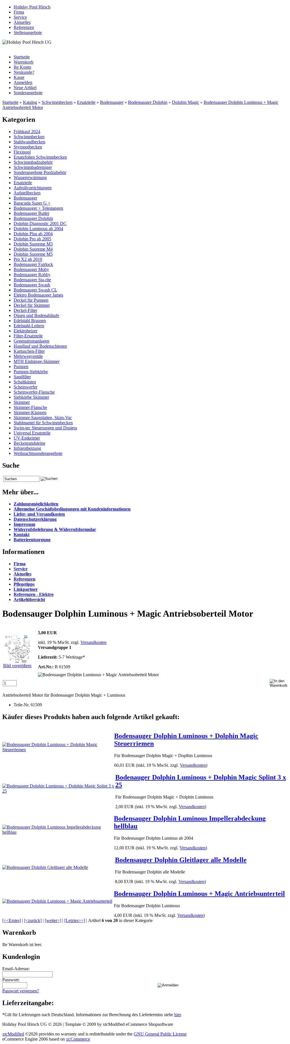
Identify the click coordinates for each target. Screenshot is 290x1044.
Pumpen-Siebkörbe (31, 371)
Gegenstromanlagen (31, 341)
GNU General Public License (160, 1034)
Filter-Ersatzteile (28, 335)
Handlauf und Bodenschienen (40, 346)
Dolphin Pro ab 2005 (32, 238)
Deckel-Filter (25, 310)
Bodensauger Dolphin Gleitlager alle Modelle (181, 860)
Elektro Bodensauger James (38, 295)
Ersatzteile (86, 102)
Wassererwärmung (30, 177)
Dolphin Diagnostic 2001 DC (40, 223)
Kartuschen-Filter (29, 351)
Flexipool (22, 152)
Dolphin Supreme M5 (33, 254)
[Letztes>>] (74, 920)
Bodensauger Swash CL (35, 289)
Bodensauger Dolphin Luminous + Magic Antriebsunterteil (199, 893)
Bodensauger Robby (32, 274)
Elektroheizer (25, 330)
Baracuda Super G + (32, 203)
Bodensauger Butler (31, 213)
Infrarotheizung (27, 448)
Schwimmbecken (57, 102)
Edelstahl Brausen (30, 320)
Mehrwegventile (28, 356)
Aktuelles (22, 22)
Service (20, 17)
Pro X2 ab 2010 (28, 259)
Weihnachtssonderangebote (38, 453)
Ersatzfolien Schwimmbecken (40, 157)
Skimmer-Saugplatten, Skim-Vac (43, 417)
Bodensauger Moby (31, 269)
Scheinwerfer (25, 387)
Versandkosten (93, 642)
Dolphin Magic (185, 102)
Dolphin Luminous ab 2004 (38, 228)
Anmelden (23, 82)
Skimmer (22, 402)
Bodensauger (111, 102)
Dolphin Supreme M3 (33, 243)
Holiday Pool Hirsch (32, 7)
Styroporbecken (28, 146)
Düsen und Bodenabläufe (36, 315)
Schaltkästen (25, 381)
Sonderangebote (28, 92)
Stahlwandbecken (29, 141)
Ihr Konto (22, 67)
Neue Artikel (25, 87)
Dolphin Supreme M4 (33, 249)
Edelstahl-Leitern (29, 325)
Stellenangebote (28, 32)
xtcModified (13, 1034)
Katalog (30, 102)
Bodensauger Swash (32, 284)
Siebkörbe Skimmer (31, 397)
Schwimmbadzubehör (33, 162)
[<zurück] (33, 920)
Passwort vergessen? (20, 990)
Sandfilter (22, 376)
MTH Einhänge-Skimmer (36, 361)
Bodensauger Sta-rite (32, 279)
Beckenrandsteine (29, 443)
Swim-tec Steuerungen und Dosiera (45, 427)
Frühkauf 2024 (27, 131)
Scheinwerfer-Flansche (34, 392)
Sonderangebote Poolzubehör (40, 172)
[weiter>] (53, 920)
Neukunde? (24, 72)
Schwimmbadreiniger (33, 167)
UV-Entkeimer (27, 438)
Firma (19, 12)
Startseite (22, 56)
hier (177, 1014)
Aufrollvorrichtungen (33, 187)
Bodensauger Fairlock (33, 264)
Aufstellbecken (27, 192)
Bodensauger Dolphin (147, 102)
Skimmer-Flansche (30, 407)
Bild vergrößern (17, 665)
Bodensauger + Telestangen (38, 208)
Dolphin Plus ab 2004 (33, 233)
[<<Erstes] (11, 920)
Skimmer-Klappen (30, 412)
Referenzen (24, 27)
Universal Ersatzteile (32, 432)
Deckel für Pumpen (31, 300)
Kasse (19, 77)
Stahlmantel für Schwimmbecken (43, 422)
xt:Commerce (78, 1039)
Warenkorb (23, 62)
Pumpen (21, 366)
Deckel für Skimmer (32, 305)
